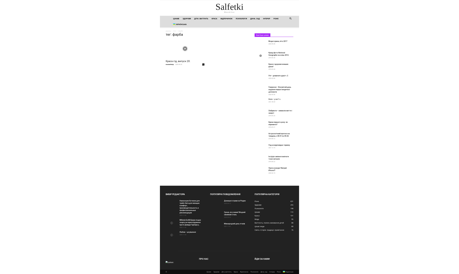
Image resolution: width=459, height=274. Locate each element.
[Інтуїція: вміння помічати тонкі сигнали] (261, 159)
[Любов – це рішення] (172, 235)
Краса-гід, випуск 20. (178, 61)
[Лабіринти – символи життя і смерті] (261, 113)
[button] (290, 19)
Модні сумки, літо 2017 (277, 41)
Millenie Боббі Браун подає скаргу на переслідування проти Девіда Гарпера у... (190, 222)
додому (168, 31)
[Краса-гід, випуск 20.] (185, 48)
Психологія (241, 18)
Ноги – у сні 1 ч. (274, 99)
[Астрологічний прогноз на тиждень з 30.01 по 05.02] (261, 136)
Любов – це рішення (188, 232)
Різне (276, 18)
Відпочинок (226, 18)
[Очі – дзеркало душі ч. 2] (261, 78)
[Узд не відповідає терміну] (261, 148)
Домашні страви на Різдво (235, 201)
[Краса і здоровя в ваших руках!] (261, 67)
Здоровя (187, 18)
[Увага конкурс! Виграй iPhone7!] (261, 171)
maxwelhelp (170, 64)
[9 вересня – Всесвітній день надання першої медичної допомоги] (261, 90)
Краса (214, 18)
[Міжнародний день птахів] (216, 226)
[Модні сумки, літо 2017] (261, 44)
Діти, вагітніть (201, 18)
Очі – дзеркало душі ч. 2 (278, 76)
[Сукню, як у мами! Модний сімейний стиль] (216, 215)
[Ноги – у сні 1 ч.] (261, 102)
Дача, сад (255, 18)
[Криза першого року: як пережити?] (261, 125)
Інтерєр (266, 18)
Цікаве (176, 18)
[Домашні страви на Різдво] (216, 204)
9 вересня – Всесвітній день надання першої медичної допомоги (279, 89)
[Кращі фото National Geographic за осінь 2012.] (261, 56)
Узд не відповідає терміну (279, 145)
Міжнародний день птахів (234, 224)
